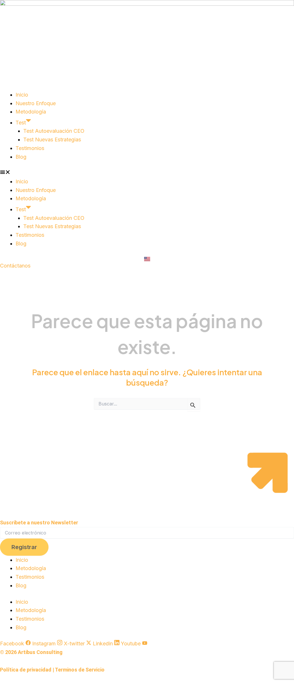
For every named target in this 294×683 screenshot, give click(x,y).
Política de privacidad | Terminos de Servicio (52, 670)
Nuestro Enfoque (36, 103)
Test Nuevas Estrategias (52, 139)
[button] (147, 173)
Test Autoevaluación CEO (53, 131)
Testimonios (30, 148)
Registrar (24, 547)
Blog (21, 157)
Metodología (31, 112)
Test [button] (21, 123)
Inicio (22, 95)
